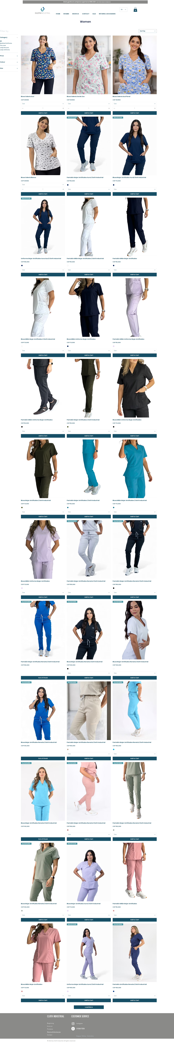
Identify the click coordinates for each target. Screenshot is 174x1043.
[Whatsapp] (73, 1028)
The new (3, 45)
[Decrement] (22, 108)
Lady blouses (4, 47)
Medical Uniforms (6, 43)
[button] (135, 9)
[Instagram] (73, 1023)
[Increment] (63, 108)
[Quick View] (43, 65)
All (1, 41)
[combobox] (148, 31)
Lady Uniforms (5, 50)
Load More (89, 1007)
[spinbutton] (43, 108)
